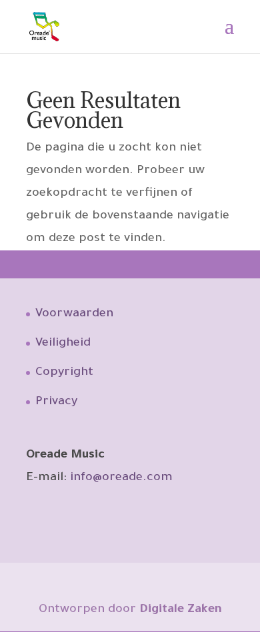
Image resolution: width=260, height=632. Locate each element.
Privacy (56, 402)
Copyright (64, 373)
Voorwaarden (74, 314)
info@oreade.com (121, 478)
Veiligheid (63, 343)
